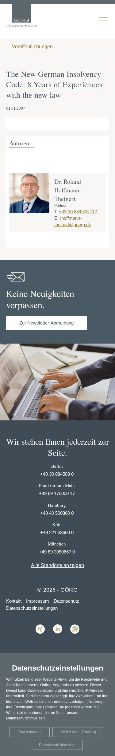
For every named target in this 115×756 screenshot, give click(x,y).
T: (56, 211)
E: (56, 218)
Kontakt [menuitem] (13, 601)
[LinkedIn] (57, 638)
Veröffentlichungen (32, 46)
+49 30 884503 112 (78, 211)
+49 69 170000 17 (57, 493)
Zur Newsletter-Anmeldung (46, 322)
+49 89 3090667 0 (57, 551)
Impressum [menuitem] (37, 601)
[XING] (40, 638)
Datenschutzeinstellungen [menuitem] (32, 608)
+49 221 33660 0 (57, 532)
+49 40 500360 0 (57, 513)
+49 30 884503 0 (57, 474)
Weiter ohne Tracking (78, 732)
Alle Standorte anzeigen (57, 565)
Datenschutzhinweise (57, 745)
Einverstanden (29, 732)
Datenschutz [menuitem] (66, 601)
